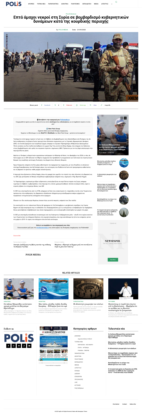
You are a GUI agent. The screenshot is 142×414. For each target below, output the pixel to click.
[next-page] (125, 118)
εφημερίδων (58, 365)
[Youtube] (29, 346)
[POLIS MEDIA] (18, 255)
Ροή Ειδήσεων (71, 14)
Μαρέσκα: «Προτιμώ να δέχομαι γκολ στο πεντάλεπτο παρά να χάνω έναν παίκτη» (73, 246)
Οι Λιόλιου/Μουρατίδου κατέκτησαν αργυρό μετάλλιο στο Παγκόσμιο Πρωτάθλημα (112, 147)
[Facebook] (8, 346)
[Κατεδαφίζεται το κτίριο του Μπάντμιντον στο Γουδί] (124, 200)
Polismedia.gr (65, 120)
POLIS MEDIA (63, 30)
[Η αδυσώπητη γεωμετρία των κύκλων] (124, 175)
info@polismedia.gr (43, 227)
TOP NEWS (111, 301)
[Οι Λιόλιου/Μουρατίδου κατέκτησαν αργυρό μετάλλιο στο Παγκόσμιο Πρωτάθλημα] (113, 135)
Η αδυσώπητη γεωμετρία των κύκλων (88, 304)
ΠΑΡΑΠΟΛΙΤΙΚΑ (78, 301)
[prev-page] (121, 118)
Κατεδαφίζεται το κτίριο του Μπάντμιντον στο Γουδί (106, 200)
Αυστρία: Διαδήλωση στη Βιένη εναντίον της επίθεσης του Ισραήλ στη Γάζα (32, 246)
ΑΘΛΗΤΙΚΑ (7, 301)
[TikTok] (24, 346)
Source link (16, 236)
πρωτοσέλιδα (50, 365)
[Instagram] (13, 346)
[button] (116, 2)
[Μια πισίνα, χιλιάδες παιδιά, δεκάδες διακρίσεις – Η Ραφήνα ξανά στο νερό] (124, 163)
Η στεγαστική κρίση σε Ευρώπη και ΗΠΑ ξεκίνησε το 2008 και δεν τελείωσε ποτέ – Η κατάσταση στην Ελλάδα (107, 212)
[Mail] (19, 346)
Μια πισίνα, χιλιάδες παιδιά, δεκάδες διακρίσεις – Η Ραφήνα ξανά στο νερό (106, 162)
